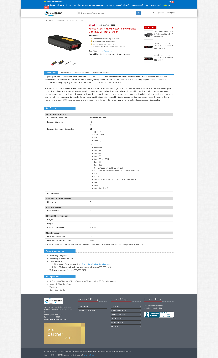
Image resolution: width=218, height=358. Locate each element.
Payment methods (118, 310)
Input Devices (61, 20)
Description (51, 72)
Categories (159, 12)
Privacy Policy (164, 5)
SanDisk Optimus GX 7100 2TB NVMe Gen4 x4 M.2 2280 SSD (163, 45)
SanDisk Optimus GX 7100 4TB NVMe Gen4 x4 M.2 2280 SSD (163, 57)
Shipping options (118, 314)
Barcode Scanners (76, 20)
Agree (46, 7)
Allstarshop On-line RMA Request (96, 264)
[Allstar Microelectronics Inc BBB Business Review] (159, 315)
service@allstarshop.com (59, 319)
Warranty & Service (101, 72)
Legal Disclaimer (89, 355)
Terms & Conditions (86, 310)
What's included (82, 72)
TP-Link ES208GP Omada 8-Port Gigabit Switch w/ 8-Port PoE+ (163, 33)
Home (50, 20)
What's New (150, 27)
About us (115, 326)
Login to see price (106, 51)
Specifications (66, 72)
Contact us (115, 306)
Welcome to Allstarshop (55, 2)
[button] (158, 325)
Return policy (117, 322)
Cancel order (117, 318)
